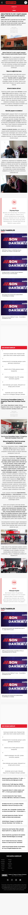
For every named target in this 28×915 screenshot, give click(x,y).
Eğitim (9, 866)
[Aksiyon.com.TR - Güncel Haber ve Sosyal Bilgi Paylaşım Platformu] (11, 2)
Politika (3, 863)
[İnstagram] (16, 880)
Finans (2, 866)
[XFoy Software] (5, 875)
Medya (10, 859)
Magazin (10, 863)
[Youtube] (20, 880)
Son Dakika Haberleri (14, 856)
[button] (2, 2)
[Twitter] (7, 880)
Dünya (2, 868)
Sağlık (9, 861)
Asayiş (2, 859)
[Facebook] (11, 880)
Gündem (3, 861)
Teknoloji (10, 868)
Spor (3, 870)
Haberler (14, 6)
